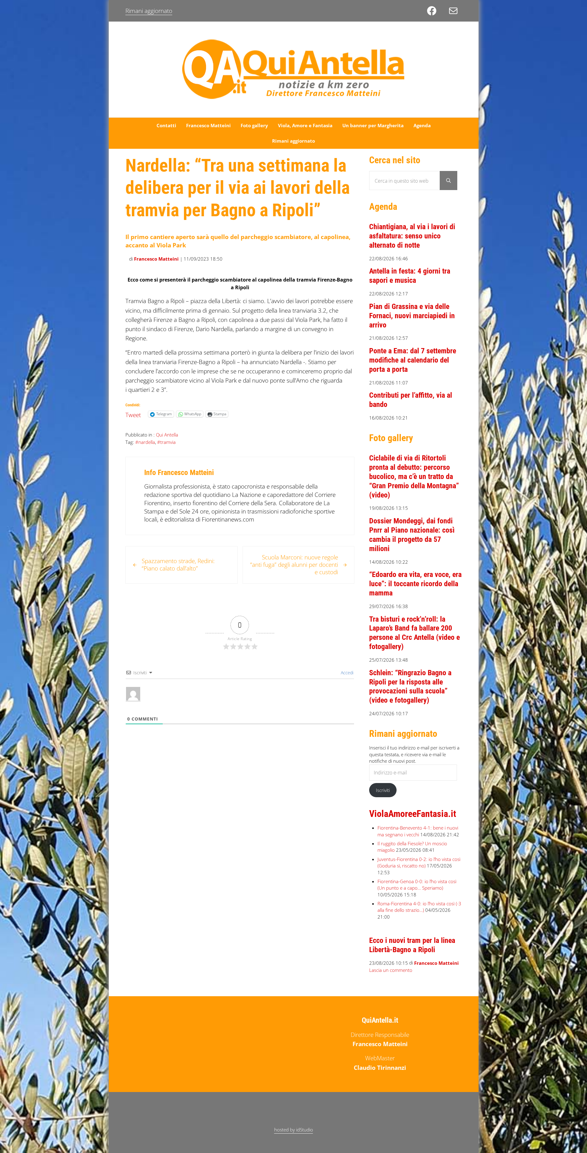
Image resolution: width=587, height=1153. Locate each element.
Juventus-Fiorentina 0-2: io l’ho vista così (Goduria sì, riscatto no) (418, 862)
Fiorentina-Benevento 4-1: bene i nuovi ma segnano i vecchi (417, 831)
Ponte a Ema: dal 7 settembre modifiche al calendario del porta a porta (412, 360)
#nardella (145, 442)
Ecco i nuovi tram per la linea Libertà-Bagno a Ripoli (412, 945)
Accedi (346, 673)
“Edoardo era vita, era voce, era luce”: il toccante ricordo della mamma (415, 583)
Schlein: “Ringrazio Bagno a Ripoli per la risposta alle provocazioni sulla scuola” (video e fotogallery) (410, 686)
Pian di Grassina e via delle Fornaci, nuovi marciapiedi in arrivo (412, 315)
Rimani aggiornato (148, 11)
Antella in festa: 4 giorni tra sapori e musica (409, 276)
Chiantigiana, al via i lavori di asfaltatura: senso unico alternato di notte (412, 236)
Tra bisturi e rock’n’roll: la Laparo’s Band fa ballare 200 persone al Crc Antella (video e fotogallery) (414, 633)
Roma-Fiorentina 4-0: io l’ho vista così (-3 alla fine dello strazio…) (419, 906)
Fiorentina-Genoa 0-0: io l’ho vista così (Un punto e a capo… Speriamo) (416, 884)
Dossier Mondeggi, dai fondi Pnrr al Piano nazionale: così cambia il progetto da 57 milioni (412, 535)
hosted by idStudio (293, 1130)
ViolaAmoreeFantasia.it (412, 814)
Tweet (133, 413)
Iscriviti (383, 790)
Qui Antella (167, 435)
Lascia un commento (390, 970)
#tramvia (166, 442)
